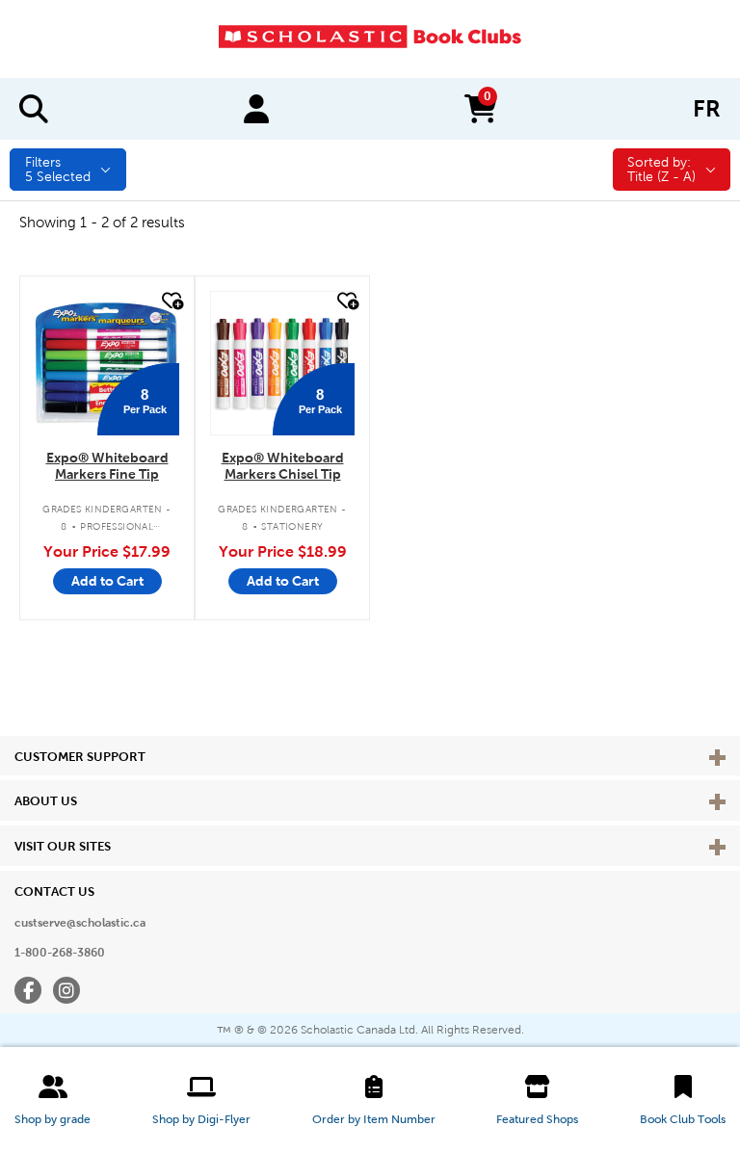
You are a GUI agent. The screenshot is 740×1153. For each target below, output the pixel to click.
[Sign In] (256, 109)
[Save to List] (170, 301)
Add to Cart (107, 581)
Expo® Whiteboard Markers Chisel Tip (283, 466)
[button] (52, 1100)
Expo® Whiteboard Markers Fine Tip (107, 466)
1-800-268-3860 (59, 952)
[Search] (33, 108)
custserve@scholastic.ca (79, 923)
